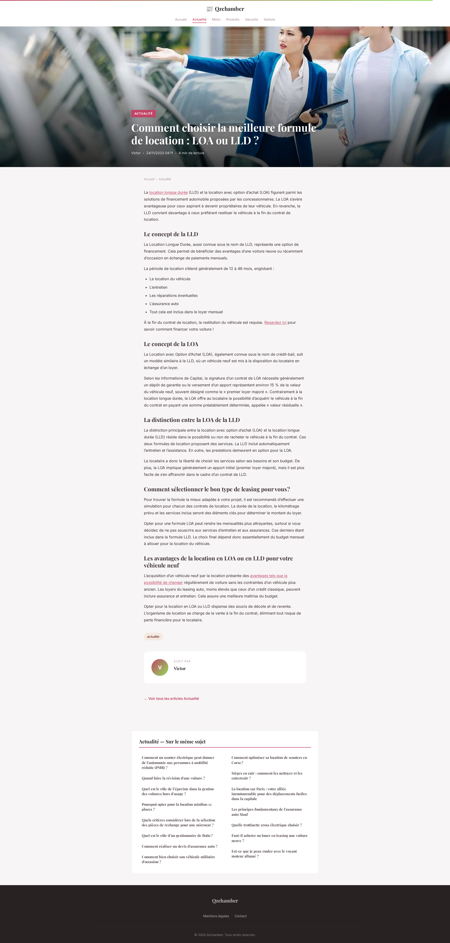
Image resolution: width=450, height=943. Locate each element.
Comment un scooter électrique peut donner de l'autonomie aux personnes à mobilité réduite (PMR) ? (178, 762)
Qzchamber (225, 8)
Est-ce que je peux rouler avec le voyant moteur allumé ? (264, 853)
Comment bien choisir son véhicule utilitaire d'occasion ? (178, 859)
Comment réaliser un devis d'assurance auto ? (179, 846)
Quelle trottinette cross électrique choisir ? (267, 825)
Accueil (181, 19)
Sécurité (251, 19)
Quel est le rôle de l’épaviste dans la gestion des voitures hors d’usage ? (178, 791)
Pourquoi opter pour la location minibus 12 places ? (177, 807)
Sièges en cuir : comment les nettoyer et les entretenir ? (267, 775)
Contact (241, 916)
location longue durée (168, 192)
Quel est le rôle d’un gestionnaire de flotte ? (177, 835)
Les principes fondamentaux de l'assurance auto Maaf (267, 811)
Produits (233, 19)
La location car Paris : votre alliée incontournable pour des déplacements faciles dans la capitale (269, 793)
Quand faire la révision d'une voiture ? (173, 778)
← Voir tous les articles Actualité (171, 698)
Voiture (269, 19)
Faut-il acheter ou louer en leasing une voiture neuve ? (270, 838)
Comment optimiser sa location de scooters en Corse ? (269, 760)
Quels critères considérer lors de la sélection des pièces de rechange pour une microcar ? (178, 822)
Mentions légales (216, 916)
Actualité (199, 19)
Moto (216, 19)
